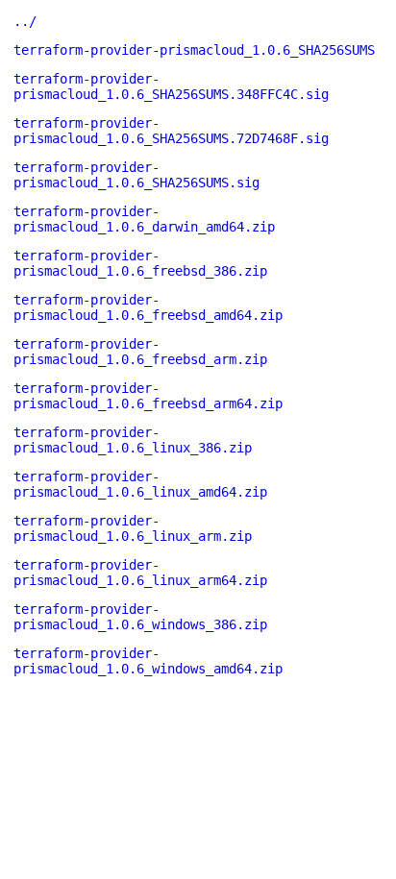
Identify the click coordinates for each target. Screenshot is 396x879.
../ (25, 21)
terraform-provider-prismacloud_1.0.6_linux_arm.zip (132, 528)
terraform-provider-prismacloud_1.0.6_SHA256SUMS (194, 50)
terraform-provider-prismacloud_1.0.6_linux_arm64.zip (140, 572)
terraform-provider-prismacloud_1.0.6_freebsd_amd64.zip (148, 307)
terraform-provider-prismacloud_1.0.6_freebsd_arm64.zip (148, 395)
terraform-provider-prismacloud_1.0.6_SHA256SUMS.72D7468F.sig (171, 130)
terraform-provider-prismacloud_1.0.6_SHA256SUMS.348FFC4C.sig (171, 86)
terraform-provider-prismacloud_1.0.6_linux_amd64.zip (140, 484)
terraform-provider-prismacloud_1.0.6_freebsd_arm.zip (140, 351)
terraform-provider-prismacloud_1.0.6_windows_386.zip (140, 616)
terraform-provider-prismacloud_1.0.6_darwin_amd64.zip (144, 219)
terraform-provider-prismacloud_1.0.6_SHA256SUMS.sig (136, 174)
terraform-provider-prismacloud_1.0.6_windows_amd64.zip (148, 661)
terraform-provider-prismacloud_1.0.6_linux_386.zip (132, 440)
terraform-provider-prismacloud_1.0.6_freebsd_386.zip (140, 263)
